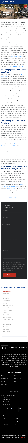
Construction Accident (8, 305)
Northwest (5, 424)
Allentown (5, 415)
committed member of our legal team (15, 66)
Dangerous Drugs (7, 307)
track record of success (16, 56)
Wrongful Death (6, 331)
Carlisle (16, 418)
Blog (15, 381)
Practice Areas (17, 378)
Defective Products (7, 310)
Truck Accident (6, 329)
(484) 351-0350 (8, 7)
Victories (3, 381)
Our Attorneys (4, 378)
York (16, 424)
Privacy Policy (22, 437)
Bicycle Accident (7, 291)
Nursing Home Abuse (8, 319)
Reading (5, 427)
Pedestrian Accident (7, 322)
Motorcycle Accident (7, 317)
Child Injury (5, 303)
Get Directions (7, 401)
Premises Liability (7, 324)
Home (2, 375)
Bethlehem (17, 415)
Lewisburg (17, 421)
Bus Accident (6, 296)
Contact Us (4, 384)
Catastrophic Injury (7, 300)
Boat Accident (6, 293)
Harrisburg (5, 421)
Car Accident (6, 298)
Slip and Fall (6, 326)
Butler (4, 418)
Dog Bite (5, 312)
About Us (16, 375)
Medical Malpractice (7, 315)
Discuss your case (11, 188)
